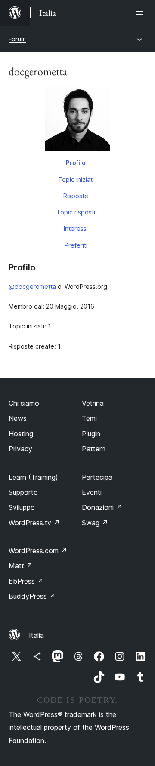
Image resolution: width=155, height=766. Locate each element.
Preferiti (76, 245)
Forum (17, 39)
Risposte (75, 195)
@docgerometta (32, 286)
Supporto (23, 492)
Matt (21, 565)
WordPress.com (38, 550)
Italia (36, 635)
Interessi (76, 228)
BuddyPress (32, 596)
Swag (95, 522)
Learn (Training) (33, 477)
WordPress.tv (34, 522)
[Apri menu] (141, 13)
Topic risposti (75, 212)
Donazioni (102, 507)
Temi (89, 418)
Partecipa (97, 477)
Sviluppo (22, 507)
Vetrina (93, 403)
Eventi (92, 492)
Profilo (76, 162)
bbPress (26, 581)
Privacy (20, 448)
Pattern (93, 448)
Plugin (91, 433)
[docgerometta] (77, 121)
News (18, 418)
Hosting (21, 433)
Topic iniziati (76, 179)
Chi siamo (24, 403)
